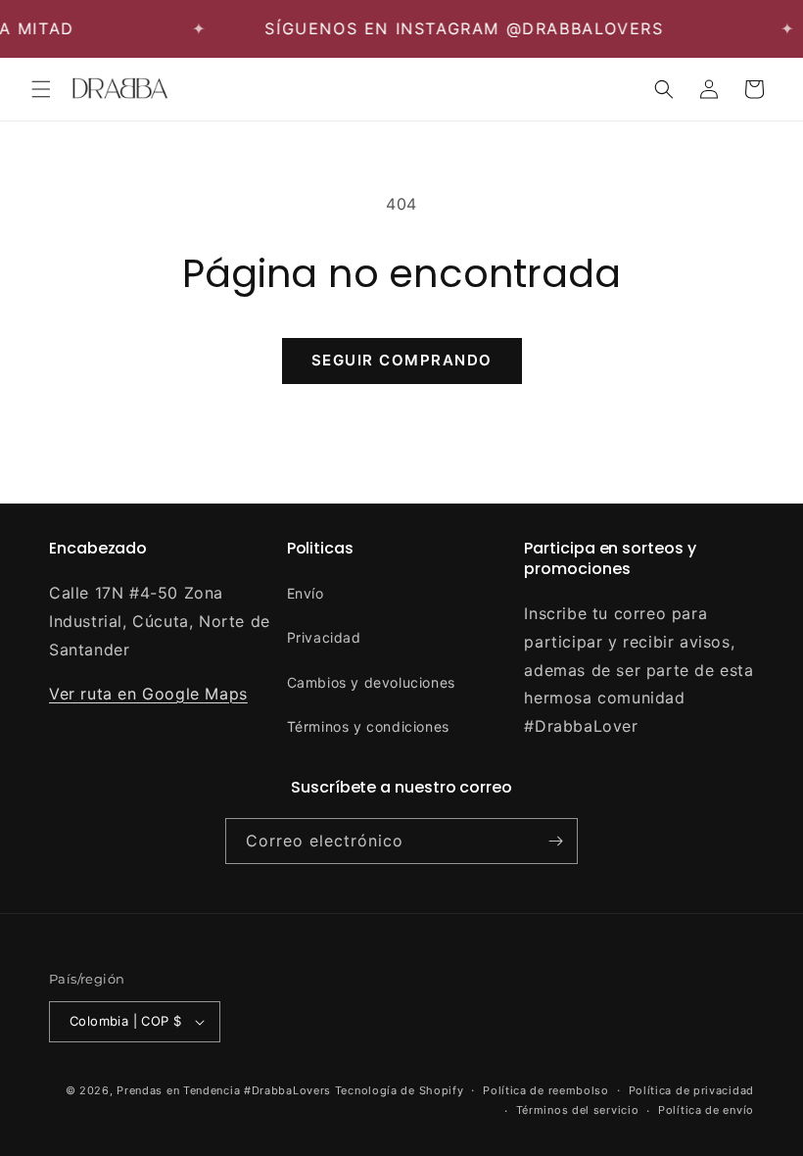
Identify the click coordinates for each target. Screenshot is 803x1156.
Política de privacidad (691, 1090)
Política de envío (706, 1110)
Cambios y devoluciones (371, 682)
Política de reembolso (546, 1090)
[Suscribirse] (555, 841)
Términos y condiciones (368, 726)
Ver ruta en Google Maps (148, 693)
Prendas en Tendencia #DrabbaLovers (224, 1090)
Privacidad (324, 637)
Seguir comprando (402, 360)
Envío (305, 593)
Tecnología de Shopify (399, 1090)
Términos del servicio (577, 1110)
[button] (41, 89)
